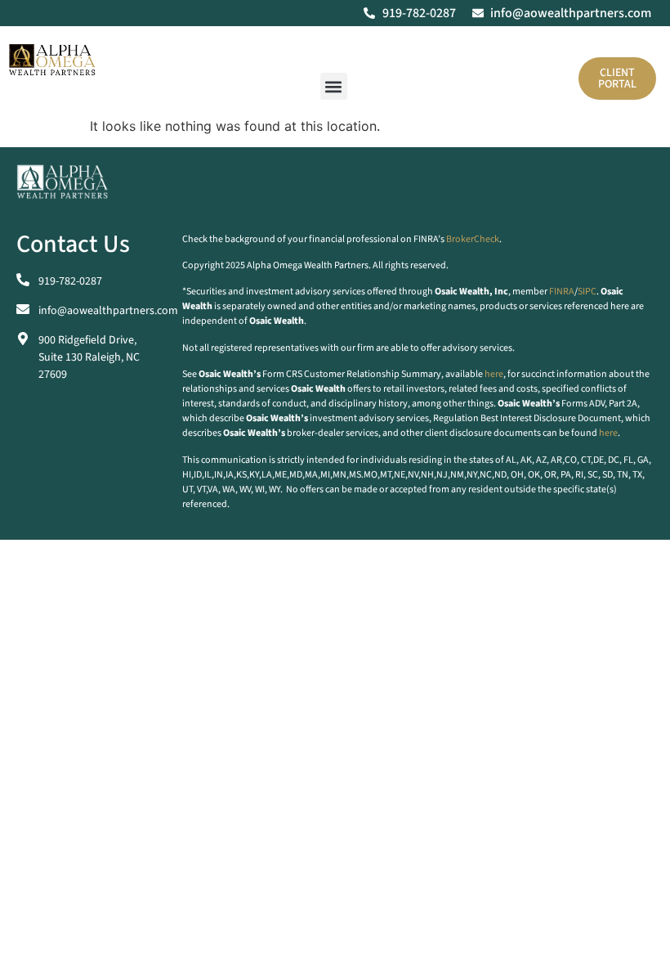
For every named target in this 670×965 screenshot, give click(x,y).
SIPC (587, 291)
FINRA (561, 291)
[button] (333, 86)
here (494, 374)
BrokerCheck (472, 239)
